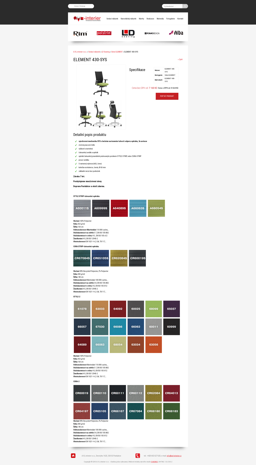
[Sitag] (104, 40)
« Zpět (180, 59)
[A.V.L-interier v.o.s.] (88, 19)
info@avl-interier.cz (174, 456)
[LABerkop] (152, 40)
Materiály (160, 19)
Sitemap (82, 6)
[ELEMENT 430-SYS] (101, 97)
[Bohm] (176, 40)
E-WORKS (154, 462)
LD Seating (106, 52)
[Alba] (80, 40)
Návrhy (141, 19)
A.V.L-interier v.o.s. (80, 52)
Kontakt (180, 19)
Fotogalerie (170, 19)
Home (76, 6)
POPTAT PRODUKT (167, 96)
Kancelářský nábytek (128, 19)
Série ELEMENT (117, 52)
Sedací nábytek (112, 19)
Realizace (150, 19)
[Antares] (128, 40)
